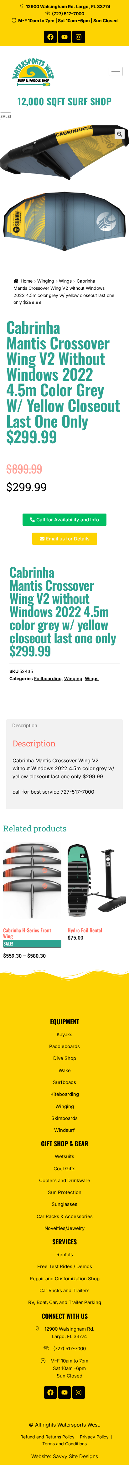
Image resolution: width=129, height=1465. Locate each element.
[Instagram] (78, 37)
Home (27, 280)
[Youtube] (64, 37)
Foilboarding (48, 678)
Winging (45, 280)
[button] (120, 134)
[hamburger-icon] (116, 71)
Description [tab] (24, 726)
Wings (65, 280)
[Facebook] (50, 37)
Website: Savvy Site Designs (64, 1456)
